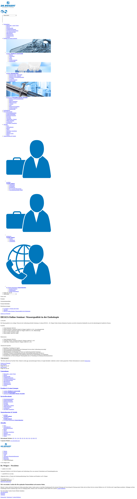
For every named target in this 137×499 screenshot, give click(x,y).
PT (36, 438)
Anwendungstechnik (11, 32)
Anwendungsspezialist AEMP (16, 190)
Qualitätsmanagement (11, 29)
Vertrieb (11, 238)
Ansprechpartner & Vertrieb (9, 136)
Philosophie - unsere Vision (12, 25)
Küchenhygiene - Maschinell (15, 74)
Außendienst (12, 184)
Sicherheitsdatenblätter (11, 113)
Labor (10, 57)
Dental (10, 58)
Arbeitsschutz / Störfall (11, 119)
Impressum (5, 457)
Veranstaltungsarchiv (8, 428)
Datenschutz (87, 360)
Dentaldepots (12, 187)
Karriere (8, 37)
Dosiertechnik (12, 61)
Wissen (7, 134)
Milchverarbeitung (13, 101)
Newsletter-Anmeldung (11, 123)
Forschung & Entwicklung (12, 30)
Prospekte (8, 116)
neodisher (11, 391)
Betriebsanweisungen (11, 115)
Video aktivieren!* (4, 358)
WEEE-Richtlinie (10, 120)
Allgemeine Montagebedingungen (11, 456)
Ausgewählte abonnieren (6, 480)
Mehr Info (3, 481)
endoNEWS (7, 473)
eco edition (11, 78)
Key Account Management (15, 188)
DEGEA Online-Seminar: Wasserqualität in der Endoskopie (16, 311)
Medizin (11, 54)
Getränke (11, 104)
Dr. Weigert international (13, 420)
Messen (8, 128)
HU (27, 438)
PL (24, 438)
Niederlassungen (10, 35)
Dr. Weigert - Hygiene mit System (11, 308)
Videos (7, 129)
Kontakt (5, 453)
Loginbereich (9, 122)
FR (20, 438)
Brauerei (11, 100)
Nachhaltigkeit (6, 110)
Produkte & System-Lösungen (10, 38)
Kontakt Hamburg (13, 288)
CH (31, 438)
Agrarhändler (12, 241)
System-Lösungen (13, 60)
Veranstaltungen (9, 127)
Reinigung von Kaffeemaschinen (16, 77)
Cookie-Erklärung (61, 488)
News (7, 125)
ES (29, 438)
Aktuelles (5, 124)
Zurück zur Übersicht (5, 313)
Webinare (8, 132)
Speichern (3, 493)
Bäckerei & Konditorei (14, 106)
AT (22, 438)
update (6, 468)
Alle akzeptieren (4, 492)
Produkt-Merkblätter (10, 114)
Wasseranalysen (9, 34)
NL (15, 438)
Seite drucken (4, 367)
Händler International (14, 291)
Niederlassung (12, 290)
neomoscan (14, 393)
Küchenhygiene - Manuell (15, 76)
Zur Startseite (4, 364)
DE (13, 438)
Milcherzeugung (12, 102)
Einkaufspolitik (9, 28)
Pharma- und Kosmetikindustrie (16, 98)
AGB (4, 455)
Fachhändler (12, 186)
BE (34, 438)
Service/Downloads (7, 111)
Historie (8, 26)
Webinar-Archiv (10, 133)
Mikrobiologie (9, 33)
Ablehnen (3, 494)
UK (18, 438)
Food (10, 105)
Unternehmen (6, 24)
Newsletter (8, 118)
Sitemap (5, 451)
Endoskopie (11, 56)
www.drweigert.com (15, 440)
